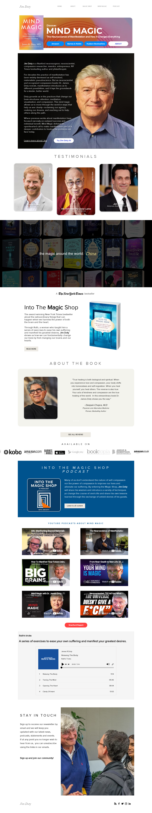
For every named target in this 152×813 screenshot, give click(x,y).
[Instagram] (126, 803)
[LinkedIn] (129, 803)
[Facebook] (118, 803)
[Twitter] (122, 803)
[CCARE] (115, 803)
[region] (33, 188)
